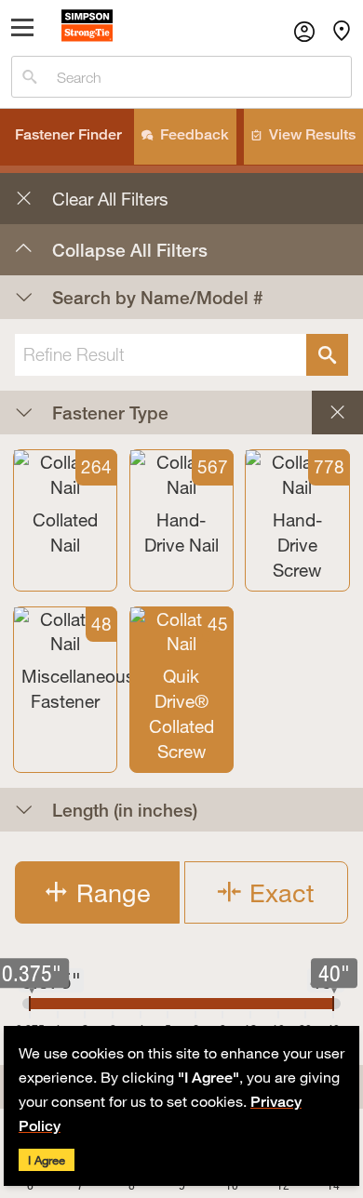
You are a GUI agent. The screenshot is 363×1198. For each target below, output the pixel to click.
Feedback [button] (194, 134)
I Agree (46, 1159)
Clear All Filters (91, 195)
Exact (278, 892)
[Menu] (23, 32)
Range (110, 892)
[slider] (30, 1003)
